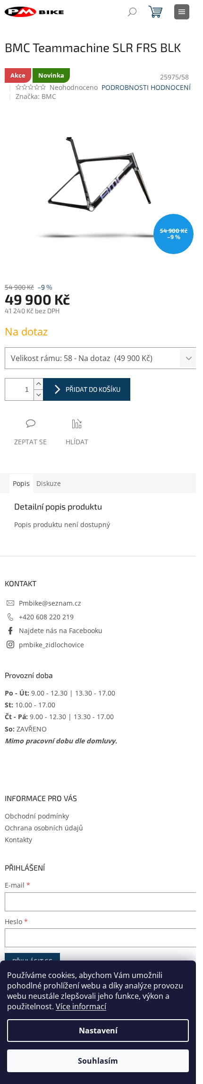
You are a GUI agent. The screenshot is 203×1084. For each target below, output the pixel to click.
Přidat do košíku (93, 389)
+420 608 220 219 (46, 616)
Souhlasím (98, 1061)
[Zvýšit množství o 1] (38, 384)
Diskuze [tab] (48, 483)
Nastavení (98, 1030)
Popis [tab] (21, 483)
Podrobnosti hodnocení (146, 87)
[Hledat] (132, 11)
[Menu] (181, 11)
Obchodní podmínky (37, 815)
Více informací (81, 1006)
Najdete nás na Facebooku (60, 630)
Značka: (36, 96)
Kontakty (18, 839)
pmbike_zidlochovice (51, 644)
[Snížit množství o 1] (38, 394)
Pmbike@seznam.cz (50, 603)
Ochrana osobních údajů (44, 827)
